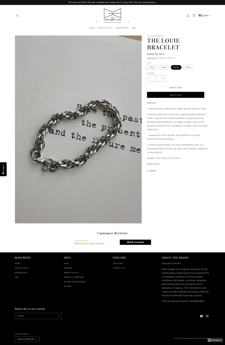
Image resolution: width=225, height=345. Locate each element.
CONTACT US (119, 268)
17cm (152, 67)
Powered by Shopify (203, 338)
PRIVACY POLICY (71, 272)
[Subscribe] (59, 316)
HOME (17, 263)
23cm (188, 67)
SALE (17, 277)
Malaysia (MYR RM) (26, 339)
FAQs (66, 263)
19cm (164, 67)
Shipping (151, 58)
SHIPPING (68, 268)
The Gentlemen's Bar (187, 338)
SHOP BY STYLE (21, 268)
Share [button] (153, 170)
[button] (18, 15)
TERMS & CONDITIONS (74, 277)
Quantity (150, 73)
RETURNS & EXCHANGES (74, 281)
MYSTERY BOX (21, 272)
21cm (176, 67)
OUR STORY (118, 263)
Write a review (135, 242)
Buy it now (175, 94)
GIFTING (67, 286)
